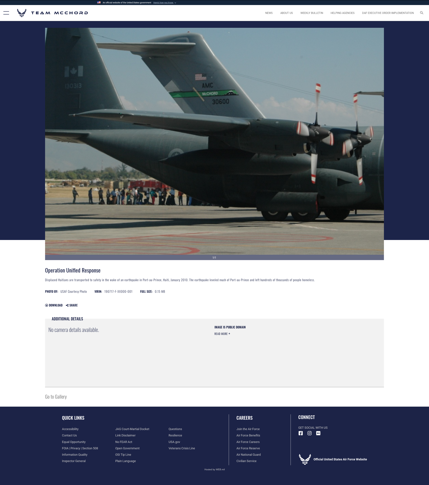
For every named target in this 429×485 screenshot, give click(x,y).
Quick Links (73, 417)
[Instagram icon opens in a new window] (309, 433)
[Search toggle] (421, 13)
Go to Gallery (56, 396)
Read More (221, 334)
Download (55, 305)
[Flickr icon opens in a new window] (318, 433)
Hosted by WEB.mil (214, 469)
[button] (165, 2)
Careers (244, 417)
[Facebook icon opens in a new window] (300, 433)
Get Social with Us (313, 427)
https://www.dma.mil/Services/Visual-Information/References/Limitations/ (253, 350)
